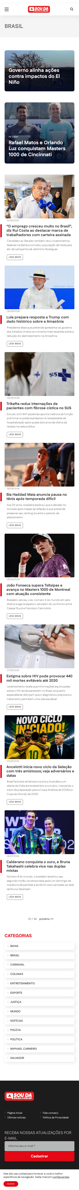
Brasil (14, 955)
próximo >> (46, 919)
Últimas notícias (16, 1117)
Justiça (15, 1002)
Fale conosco (50, 1113)
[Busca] (71, 9)
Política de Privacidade (56, 1117)
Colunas (16, 974)
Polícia (15, 1030)
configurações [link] (61, 1177)
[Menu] (7, 9)
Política (16, 1039)
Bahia (14, 946)
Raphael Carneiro (23, 1049)
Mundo (15, 1011)
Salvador (17, 1058)
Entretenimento (22, 983)
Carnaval (17, 965)
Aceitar (11, 1183)
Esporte (16, 993)
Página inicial (14, 1113)
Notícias (16, 1021)
